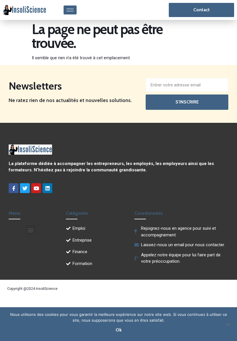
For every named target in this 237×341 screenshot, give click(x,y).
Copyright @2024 (21, 288)
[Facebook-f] (13, 188)
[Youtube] (36, 188)
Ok (119, 330)
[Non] (228, 323)
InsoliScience (47, 288)
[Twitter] (25, 188)
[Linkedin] (47, 188)
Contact (201, 9)
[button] (31, 230)
